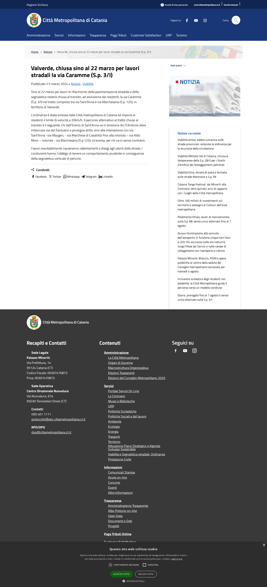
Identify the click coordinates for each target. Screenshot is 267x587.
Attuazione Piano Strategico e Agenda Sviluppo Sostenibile (134, 447)
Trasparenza (112, 500)
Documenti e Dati (120, 521)
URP (111, 406)
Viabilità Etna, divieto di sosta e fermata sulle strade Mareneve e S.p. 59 (202, 174)
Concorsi (114, 482)
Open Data (115, 516)
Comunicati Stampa (121, 472)
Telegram (91, 176)
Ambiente (114, 421)
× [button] (263, 545)
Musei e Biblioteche (121, 401)
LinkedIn (107, 176)
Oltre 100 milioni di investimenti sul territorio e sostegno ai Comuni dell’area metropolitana (202, 204)
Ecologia (114, 426)
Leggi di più (177, 558)
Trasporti (114, 436)
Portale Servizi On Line (123, 391)
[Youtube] (194, 20)
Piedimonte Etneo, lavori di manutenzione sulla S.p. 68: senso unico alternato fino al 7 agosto (204, 221)
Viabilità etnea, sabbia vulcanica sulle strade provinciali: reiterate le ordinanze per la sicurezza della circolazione (205, 144)
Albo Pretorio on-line (122, 511)
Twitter (56, 176)
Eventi (112, 487)
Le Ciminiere (116, 396)
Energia (113, 431)
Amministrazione (116, 352)
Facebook (41, 176)
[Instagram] (203, 20)
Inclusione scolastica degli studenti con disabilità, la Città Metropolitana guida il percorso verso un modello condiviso (202, 283)
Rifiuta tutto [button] (145, 574)
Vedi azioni (176, 65)
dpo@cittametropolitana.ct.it (51, 432)
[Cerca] (236, 20)
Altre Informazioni (120, 492)
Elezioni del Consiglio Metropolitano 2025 (136, 378)
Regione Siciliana (37, 5)
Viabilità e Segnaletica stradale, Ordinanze (136, 454)
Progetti (113, 526)
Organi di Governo (120, 362)
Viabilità (88, 83)
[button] (126, 565)
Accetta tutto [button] (121, 574)
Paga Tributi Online (117, 534)
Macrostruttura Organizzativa (128, 368)
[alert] (133, 564)
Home (34, 52)
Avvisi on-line (117, 477)
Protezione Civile (119, 459)
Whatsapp (73, 176)
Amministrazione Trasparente (128, 505)
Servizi (109, 385)
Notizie (48, 52)
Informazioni (113, 467)
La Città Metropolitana (123, 357)
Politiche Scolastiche (122, 411)
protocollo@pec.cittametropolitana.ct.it (58, 419)
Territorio (114, 441)
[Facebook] (185, 20)
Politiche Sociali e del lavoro (127, 416)
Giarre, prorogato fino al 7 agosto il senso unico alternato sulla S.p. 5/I (203, 297)
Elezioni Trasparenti (121, 373)
